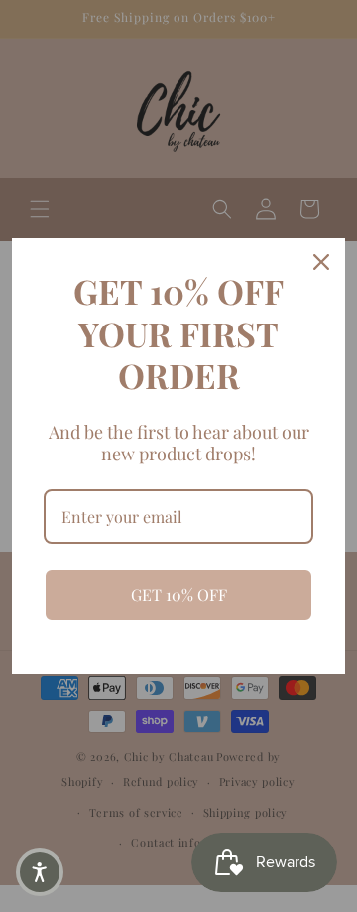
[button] (39, 872)
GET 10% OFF (179, 595)
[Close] (321, 262)
